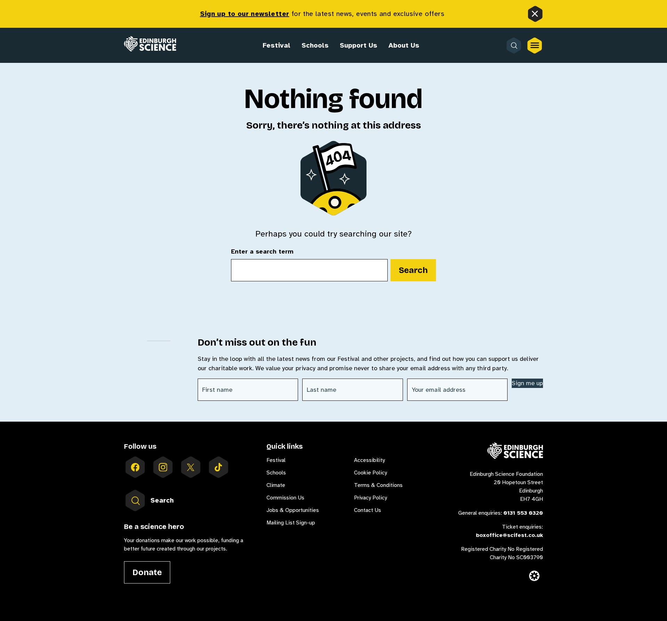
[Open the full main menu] (534, 45)
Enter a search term (262, 251)
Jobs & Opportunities (292, 510)
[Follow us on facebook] (135, 467)
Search (413, 270)
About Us (403, 45)
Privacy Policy (370, 497)
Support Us (358, 45)
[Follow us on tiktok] (218, 467)
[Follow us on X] (191, 467)
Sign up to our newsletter (244, 13)
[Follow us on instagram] (163, 467)
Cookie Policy (370, 472)
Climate (275, 485)
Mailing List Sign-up (290, 522)
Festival (276, 45)
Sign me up (527, 383)
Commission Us (285, 497)
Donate (147, 572)
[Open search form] (513, 45)
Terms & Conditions (378, 485)
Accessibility (369, 460)
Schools (315, 45)
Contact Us (367, 510)
